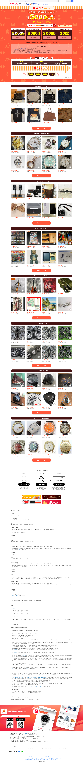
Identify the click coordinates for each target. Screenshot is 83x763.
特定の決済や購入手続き (23, 48)
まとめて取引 (16, 49)
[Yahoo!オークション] (17, 3)
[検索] (72, 1)
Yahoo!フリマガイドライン (31, 677)
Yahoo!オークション (29, 756)
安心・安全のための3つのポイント (54, 748)
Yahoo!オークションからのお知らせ (27, 748)
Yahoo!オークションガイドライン (18, 677)
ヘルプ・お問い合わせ (54, 759)
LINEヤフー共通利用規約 (42, 677)
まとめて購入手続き (22, 49)
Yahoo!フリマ (37, 756)
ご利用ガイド (63, 748)
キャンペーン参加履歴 (15, 595)
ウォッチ (23, 101)
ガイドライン (58, 758)
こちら (28, 52)
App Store (25, 733)
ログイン (28, 4)
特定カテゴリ (15, 608)
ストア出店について (37, 759)
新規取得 (35, 3)
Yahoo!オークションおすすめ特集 (41, 748)
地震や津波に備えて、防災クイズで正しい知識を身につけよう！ (23, 1)
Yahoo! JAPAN (56, 756)
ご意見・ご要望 (45, 759)
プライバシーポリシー (31, 686)
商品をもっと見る (41, 128)
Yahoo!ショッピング (46, 756)
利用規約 (42, 758)
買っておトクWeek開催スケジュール (41, 25)
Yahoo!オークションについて (14, 748)
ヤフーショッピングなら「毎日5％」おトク (39, 4)
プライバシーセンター (39, 686)
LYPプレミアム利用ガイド (50, 758)
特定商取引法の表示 (28, 759)
